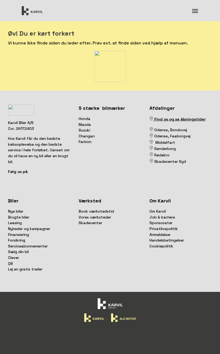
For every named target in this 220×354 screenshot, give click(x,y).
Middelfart (164, 142)
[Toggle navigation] (195, 10)
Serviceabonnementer (28, 246)
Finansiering (18, 234)
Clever (13, 257)
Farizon (85, 141)
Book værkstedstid (96, 211)
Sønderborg (164, 148)
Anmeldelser (160, 234)
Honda (84, 118)
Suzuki (84, 130)
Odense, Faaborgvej (171, 136)
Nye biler (15, 211)
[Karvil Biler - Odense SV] (153, 129)
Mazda (85, 124)
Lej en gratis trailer (25, 269)
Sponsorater (161, 222)
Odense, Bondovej (171, 129)
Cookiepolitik (161, 246)
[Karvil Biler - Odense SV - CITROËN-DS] (151, 129)
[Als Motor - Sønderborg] (151, 148)
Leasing (15, 222)
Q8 (10, 263)
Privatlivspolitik (163, 228)
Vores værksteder (95, 217)
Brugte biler (18, 217)
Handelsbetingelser (166, 240)
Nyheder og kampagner (29, 228)
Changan (87, 136)
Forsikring (16, 240)
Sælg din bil (18, 251)
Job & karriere (162, 217)
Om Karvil (157, 211)
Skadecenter (90, 222)
